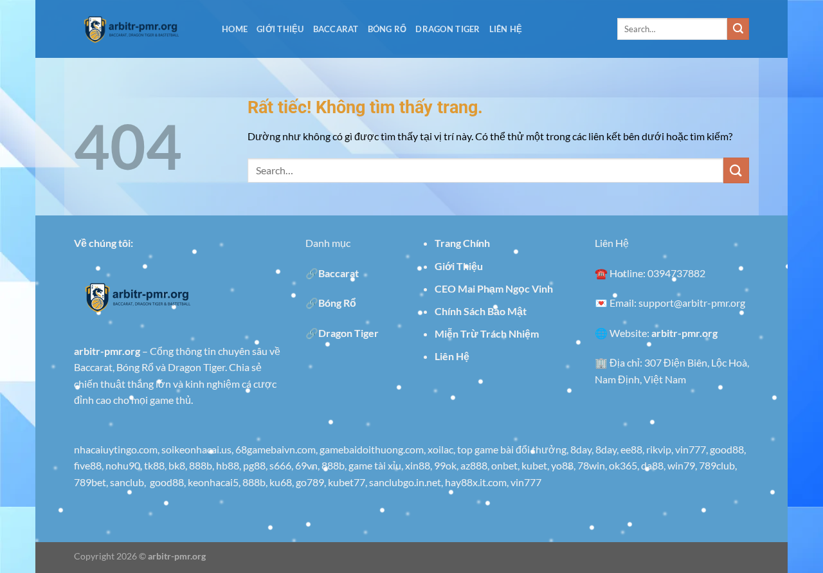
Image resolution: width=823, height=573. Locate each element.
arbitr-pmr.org (177, 555)
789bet (90, 482)
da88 (652, 465)
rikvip (658, 449)
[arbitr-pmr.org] (138, 29)
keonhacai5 (213, 482)
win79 (681, 465)
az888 (473, 465)
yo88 (562, 465)
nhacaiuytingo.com (116, 449)
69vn (306, 465)
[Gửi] (738, 29)
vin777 (690, 449)
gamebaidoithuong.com (372, 449)
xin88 (417, 465)
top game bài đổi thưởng (511, 449)
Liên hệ (506, 29)
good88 (727, 449)
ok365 (623, 465)
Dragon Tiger (447, 29)
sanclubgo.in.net (405, 482)
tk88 (154, 465)
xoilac (440, 449)
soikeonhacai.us (196, 449)
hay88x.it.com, (478, 482)
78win (591, 465)
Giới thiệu (280, 29)
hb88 (227, 465)
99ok (445, 465)
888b (200, 465)
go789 (310, 482)
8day (581, 449)
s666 (280, 465)
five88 (88, 465)
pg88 (254, 465)
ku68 (280, 482)
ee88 (631, 449)
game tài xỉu (374, 465)
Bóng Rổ (387, 29)
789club (717, 465)
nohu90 (122, 465)
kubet (534, 465)
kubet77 (346, 482)
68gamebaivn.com (275, 449)
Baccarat (336, 29)
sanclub (127, 482)
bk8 (176, 465)
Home (235, 29)
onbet (504, 465)
